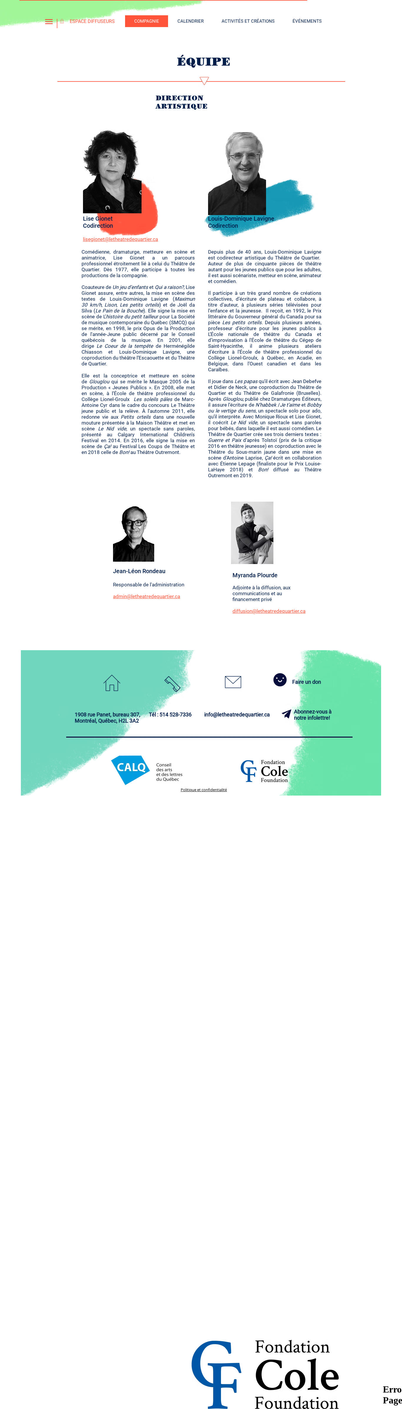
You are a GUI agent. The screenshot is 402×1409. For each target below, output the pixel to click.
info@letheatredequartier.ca (237, 714)
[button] (49, 21)
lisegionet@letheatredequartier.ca (120, 239)
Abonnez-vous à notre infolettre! (313, 714)
